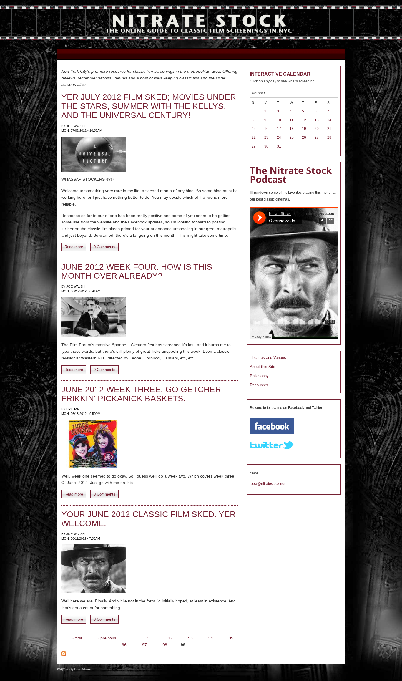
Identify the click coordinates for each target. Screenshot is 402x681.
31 (279, 146)
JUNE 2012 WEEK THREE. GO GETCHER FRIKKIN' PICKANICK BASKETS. (141, 394)
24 (279, 137)
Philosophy (259, 376)
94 (210, 638)
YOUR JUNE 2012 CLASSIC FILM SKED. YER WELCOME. (148, 519)
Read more (73, 247)
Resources (259, 385)
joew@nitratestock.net (267, 484)
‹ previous (107, 638)
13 (317, 120)
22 (254, 137)
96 (124, 644)
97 (144, 644)
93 (190, 638)
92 (170, 638)
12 (304, 120)
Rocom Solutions (82, 669)
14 (329, 120)
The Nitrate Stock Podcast (291, 174)
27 (317, 137)
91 (149, 638)
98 (164, 644)
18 (292, 129)
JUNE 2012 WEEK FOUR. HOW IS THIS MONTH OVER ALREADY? (136, 271)
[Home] (196, 39)
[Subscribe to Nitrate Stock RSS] (63, 654)
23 (266, 137)
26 (304, 137)
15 (254, 129)
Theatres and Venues (268, 357)
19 (304, 129)
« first (77, 638)
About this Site (262, 366)
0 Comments (104, 247)
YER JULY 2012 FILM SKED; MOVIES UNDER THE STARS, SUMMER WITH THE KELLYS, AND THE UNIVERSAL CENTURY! (148, 106)
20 (317, 129)
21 (329, 129)
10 (279, 120)
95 (231, 638)
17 (279, 129)
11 (291, 120)
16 (266, 129)
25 (292, 137)
